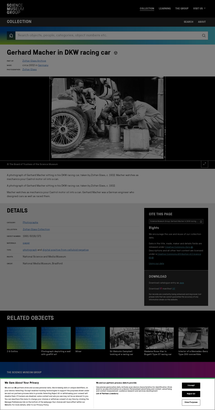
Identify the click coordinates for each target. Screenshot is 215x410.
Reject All (191, 394)
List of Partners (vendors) (107, 394)
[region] (107, 394)
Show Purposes (191, 402)
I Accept (191, 386)
